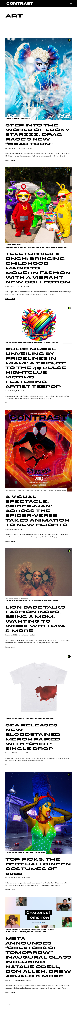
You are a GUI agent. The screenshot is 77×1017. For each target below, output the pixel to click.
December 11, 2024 (11, 148)
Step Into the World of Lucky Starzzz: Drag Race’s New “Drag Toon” (37, 134)
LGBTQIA (25, 118)
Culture (23, 247)
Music (48, 600)
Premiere (60, 490)
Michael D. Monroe (26, 148)
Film (50, 490)
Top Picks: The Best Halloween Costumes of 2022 (38, 866)
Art (8, 118)
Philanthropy (52, 342)
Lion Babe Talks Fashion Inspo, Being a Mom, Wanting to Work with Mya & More (35, 619)
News (38, 342)
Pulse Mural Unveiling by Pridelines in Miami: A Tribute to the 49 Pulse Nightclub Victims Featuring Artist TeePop (36, 368)
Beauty (16, 598)
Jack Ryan (19, 529)
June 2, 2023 (9, 529)
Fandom (39, 852)
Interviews (49, 247)
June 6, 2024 (9, 391)
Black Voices (31, 929)
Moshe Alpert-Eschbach (28, 635)
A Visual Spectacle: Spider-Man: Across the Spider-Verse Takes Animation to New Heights (37, 510)
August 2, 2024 (9, 286)
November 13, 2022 (11, 753)
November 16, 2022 (11, 635)
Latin (15, 118)
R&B (55, 600)
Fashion (35, 247)
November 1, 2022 (11, 878)
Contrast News (22, 490)
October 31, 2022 (10, 980)
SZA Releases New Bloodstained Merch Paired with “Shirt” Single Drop (33, 737)
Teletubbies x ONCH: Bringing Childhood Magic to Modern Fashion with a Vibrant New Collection (38, 268)
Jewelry (64, 247)
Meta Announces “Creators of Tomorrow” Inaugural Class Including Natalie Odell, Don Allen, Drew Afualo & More (38, 957)
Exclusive (34, 932)
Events (17, 342)
